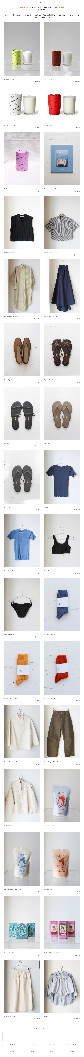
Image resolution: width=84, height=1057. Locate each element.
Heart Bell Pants (9, 634)
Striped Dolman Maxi (11, 316)
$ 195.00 (37, 1019)
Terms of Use (32, 1044)
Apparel (19, 15)
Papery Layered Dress (51, 316)
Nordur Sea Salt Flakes (11, 953)
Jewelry (65, 15)
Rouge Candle (48, 125)
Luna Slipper (8, 380)
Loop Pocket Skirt (9, 1016)
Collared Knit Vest (9, 252)
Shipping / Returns (71, 1044)
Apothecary (38, 15)
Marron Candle (48, 79)
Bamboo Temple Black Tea (12, 889)
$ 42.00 (77, 955)
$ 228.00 (77, 255)
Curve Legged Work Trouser (53, 762)
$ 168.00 (37, 255)
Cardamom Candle (10, 125)
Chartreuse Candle (10, 79)
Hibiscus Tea (48, 889)
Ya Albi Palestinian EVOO (52, 953)
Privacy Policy (52, 1044)
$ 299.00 (77, 1018)
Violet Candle (8, 189)
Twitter (32, 1051)
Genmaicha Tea (49, 825)
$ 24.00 (77, 191)
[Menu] (81, 3)
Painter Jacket (8, 825)
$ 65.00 (37, 446)
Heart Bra (47, 571)
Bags (59, 15)
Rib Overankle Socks (50, 634)
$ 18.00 (37, 955)
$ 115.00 (77, 510)
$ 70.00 (37, 637)
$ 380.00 (37, 828)
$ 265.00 (37, 764)
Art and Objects (49, 15)
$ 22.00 (77, 828)
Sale (48, 18)
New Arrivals (9, 15)
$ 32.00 (37, 82)
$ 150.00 (77, 382)
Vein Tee (46, 507)
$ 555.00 (37, 382)
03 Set (46, 1016)
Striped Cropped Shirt (51, 252)
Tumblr (52, 1051)
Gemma (6, 443)
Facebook (12, 1051)
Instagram (71, 1051)
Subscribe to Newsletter (42, 1047)
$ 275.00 (77, 764)
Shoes (72, 15)
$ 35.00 (37, 127)
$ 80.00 (77, 573)
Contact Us (12, 1044)
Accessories (28, 15)
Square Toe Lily (49, 380)
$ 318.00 (37, 319)
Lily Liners (47, 443)
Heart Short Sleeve (10, 571)
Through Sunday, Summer (52, 189)
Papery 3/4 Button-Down (12, 762)
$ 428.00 (77, 319)
